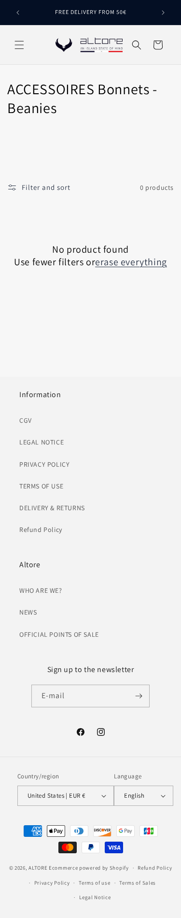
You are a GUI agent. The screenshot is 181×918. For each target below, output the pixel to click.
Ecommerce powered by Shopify (89, 867)
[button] (19, 45)
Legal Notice (95, 897)
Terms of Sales (137, 882)
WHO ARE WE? (40, 590)
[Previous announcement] (17, 12)
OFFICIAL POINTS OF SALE (59, 634)
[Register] (138, 696)
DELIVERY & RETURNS (52, 507)
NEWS (28, 612)
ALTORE (37, 867)
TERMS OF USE (41, 486)
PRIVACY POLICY (44, 464)
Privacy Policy (52, 882)
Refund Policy (40, 529)
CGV (25, 420)
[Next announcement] (163, 12)
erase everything (131, 262)
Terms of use (94, 882)
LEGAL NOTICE (41, 442)
